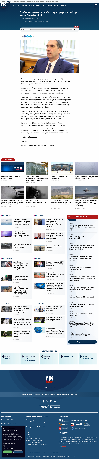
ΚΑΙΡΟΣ (71, 265)
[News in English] (88, 359)
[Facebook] (43, 401)
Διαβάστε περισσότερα (15, 440)
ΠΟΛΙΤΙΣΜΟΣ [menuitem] (49, 5)
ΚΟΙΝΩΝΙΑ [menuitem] (25, 5)
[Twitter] (47, 401)
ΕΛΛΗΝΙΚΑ (46, 388)
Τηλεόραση (37, 394)
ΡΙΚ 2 (27, 432)
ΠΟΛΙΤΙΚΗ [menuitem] (31, 5)
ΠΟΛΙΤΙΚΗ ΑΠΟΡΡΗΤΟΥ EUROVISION (50, 452)
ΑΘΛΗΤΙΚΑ (41, 303)
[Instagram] (51, 401)
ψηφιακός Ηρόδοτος (39, 1)
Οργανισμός (74, 394)
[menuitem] (66, 5)
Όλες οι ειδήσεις (82, 342)
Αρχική (24, 394)
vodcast (48, 1)
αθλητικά (30, 1)
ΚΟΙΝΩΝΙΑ (8, 216)
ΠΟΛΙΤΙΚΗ (41, 216)
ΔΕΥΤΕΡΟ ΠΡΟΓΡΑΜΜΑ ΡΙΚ (34, 440)
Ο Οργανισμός (30, 420)
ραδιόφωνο (23, 1)
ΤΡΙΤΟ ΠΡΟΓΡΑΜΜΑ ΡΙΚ (33, 442)
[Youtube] (55, 401)
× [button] (23, 427)
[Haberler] (68, 359)
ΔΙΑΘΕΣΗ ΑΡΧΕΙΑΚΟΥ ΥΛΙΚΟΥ (36, 452)
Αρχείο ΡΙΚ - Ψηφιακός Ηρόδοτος (35, 422)
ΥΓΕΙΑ (39, 258)
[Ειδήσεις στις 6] (49, 359)
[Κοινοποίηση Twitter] (27, 36)
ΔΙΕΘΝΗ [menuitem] (56, 5)
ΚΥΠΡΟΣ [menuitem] (19, 5)
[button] (3, 443)
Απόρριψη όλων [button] (18, 451)
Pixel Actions (66, 456)
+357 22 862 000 (8, 420)
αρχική (3, 1)
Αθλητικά (52, 394)
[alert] (13, 441)
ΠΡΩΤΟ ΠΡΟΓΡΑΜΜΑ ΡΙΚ (33, 438)
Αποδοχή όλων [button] (7, 451)
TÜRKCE (53, 388)
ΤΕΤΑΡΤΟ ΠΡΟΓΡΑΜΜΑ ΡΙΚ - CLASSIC (37, 445)
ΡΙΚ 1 (27, 430)
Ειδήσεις (29, 394)
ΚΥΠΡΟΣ (76, 26)
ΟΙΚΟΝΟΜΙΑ (8, 258)
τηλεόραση (16, 1)
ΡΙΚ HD (28, 434)
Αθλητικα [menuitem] (61, 5)
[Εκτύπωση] (33, 36)
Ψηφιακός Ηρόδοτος (63, 394)
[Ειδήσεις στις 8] (10, 359)
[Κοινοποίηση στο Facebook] (25, 36)
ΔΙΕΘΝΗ (7, 303)
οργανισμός (55, 1)
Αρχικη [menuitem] (14, 5)
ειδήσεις (9, 1)
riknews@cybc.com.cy (9, 423)
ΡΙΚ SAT (28, 436)
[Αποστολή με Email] (30, 36)
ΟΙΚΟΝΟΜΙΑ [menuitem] (38, 5)
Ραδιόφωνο (45, 394)
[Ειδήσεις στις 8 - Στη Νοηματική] (29, 359)
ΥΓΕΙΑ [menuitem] (43, 5)
